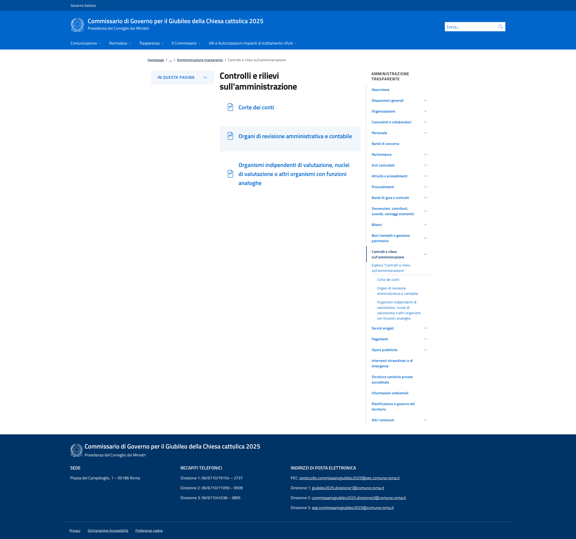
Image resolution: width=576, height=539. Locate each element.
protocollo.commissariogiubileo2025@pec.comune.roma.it (349, 478)
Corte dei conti (256, 107)
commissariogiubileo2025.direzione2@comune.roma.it (359, 498)
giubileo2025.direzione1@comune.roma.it (348, 488)
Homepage (156, 60)
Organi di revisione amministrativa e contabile (295, 135)
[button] (400, 89)
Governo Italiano (83, 5)
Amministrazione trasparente (200, 60)
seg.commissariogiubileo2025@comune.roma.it (353, 508)
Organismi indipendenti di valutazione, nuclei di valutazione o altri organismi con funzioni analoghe (293, 173)
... (170, 60)
